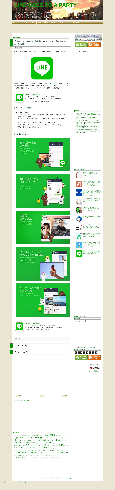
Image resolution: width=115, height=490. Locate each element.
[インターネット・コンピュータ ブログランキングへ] (95, 368)
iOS (20, 22)
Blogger (61, 22)
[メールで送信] (15, 48)
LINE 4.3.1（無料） (30, 94)
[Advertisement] (58, 28)
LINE (39, 22)
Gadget (53, 22)
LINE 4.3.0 (52, 83)
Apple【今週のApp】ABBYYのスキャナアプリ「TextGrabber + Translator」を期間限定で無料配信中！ (88, 131)
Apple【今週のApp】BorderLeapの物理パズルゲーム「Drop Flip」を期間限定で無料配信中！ (91, 235)
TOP (14, 22)
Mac (26, 22)
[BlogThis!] (17, 48)
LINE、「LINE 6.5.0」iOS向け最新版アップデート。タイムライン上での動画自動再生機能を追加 (88, 114)
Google (32, 22)
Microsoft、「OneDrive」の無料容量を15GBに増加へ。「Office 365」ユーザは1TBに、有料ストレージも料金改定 (91, 226)
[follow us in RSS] (94, 47)
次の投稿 (19, 396)
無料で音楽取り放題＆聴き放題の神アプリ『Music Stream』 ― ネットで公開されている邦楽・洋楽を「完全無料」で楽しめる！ (92, 183)
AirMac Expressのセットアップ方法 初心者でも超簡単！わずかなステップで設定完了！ (92, 174)
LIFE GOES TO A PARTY (45, 5)
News (68, 22)
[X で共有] (19, 48)
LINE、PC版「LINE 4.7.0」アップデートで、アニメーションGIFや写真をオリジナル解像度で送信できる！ (88, 127)
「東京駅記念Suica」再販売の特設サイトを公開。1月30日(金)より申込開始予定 (91, 200)
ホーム (41, 396)
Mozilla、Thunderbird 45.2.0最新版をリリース (87, 117)
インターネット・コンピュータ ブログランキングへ (94, 372)
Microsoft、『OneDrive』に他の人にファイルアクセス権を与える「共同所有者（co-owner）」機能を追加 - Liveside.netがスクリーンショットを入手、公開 (92, 192)
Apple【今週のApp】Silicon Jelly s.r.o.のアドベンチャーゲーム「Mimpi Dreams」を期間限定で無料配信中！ (88, 122)
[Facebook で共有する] (21, 48)
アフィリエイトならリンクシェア (87, 347)
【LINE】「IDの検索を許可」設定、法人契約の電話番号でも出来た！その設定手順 (91, 209)
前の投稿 (65, 396)
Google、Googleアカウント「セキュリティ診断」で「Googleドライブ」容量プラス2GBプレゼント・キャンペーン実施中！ (92, 244)
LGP (97, 364)
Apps (46, 22)
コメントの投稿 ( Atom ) (23, 400)
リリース (62, 51)
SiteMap (76, 22)
